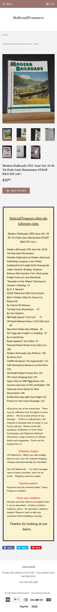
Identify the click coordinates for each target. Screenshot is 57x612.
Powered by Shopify (41, 593)
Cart (52, 4)
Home (5, 35)
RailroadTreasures (28, 17)
